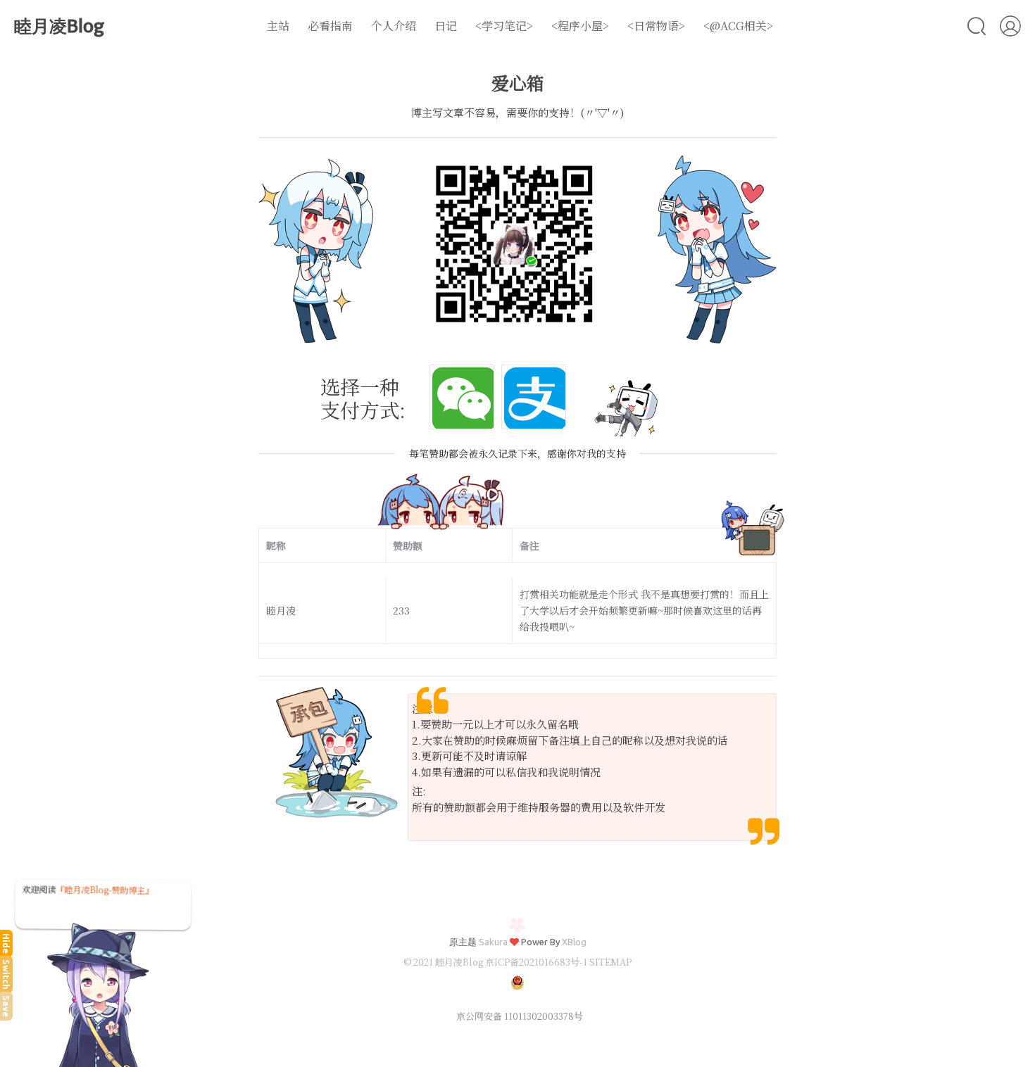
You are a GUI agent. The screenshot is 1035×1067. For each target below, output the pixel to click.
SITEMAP (610, 961)
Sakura (493, 942)
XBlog (574, 942)
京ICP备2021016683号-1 (536, 961)
